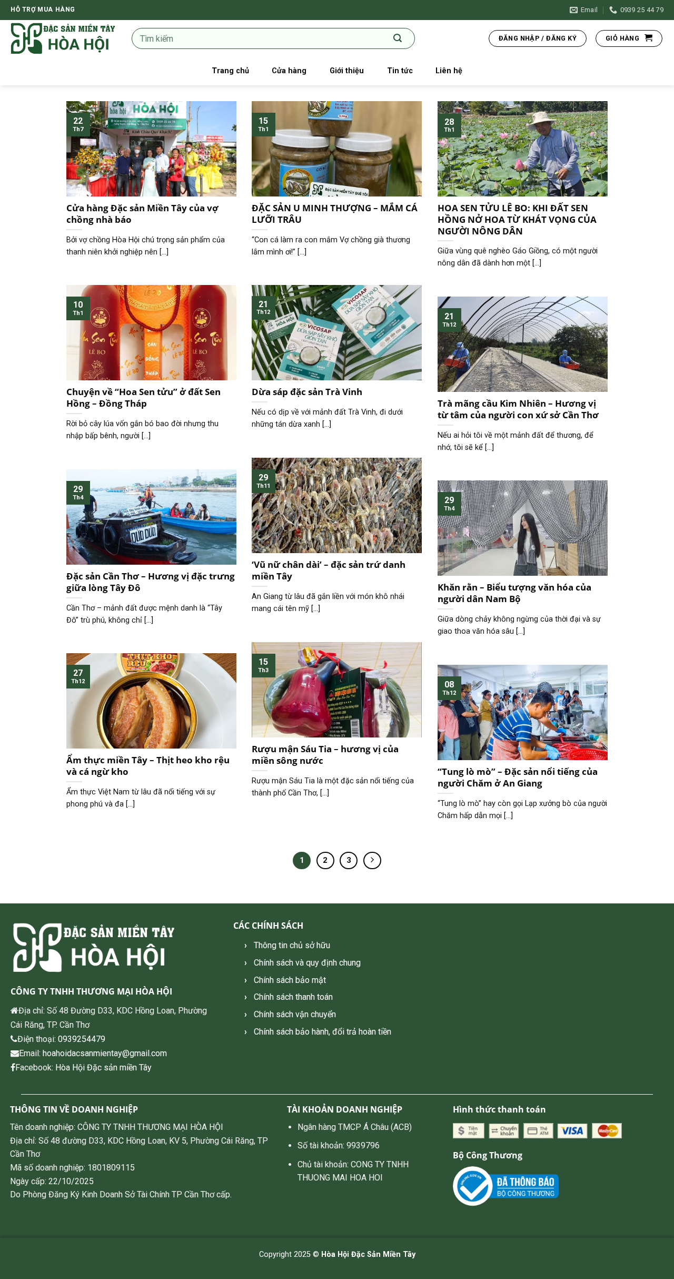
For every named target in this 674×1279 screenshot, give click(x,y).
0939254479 (81, 1039)
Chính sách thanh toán (293, 997)
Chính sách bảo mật (290, 980)
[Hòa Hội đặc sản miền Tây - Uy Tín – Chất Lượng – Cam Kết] (63, 38)
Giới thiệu (347, 70)
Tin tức (400, 70)
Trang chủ (230, 70)
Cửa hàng (289, 70)
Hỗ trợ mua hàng (43, 9)
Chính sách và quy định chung (307, 963)
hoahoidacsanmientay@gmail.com (105, 1053)
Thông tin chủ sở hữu (292, 945)
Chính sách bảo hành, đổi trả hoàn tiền (322, 1032)
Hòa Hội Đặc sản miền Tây (103, 1067)
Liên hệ (448, 70)
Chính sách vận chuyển (295, 1014)
